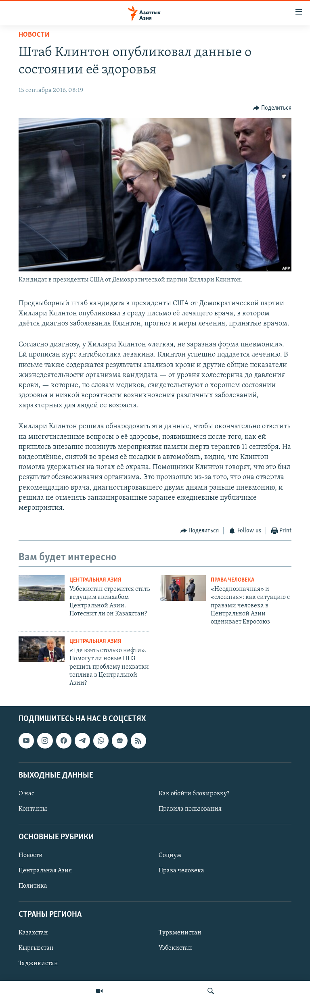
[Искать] (211, 991)
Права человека (232, 580)
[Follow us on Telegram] (82, 740)
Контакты (33, 809)
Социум (170, 855)
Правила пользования (190, 809)
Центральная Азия (95, 580)
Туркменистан (180, 933)
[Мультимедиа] (99, 991)
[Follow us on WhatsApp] (101, 740)
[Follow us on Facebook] (63, 740)
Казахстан (33, 933)
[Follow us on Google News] (119, 740)
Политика (33, 886)
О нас (26, 793)
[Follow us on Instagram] (44, 740)
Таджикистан (38, 963)
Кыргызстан (36, 948)
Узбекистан (175, 948)
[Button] (272, 108)
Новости (34, 35)
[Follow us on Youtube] (26, 740)
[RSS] (138, 740)
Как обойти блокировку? (194, 793)
